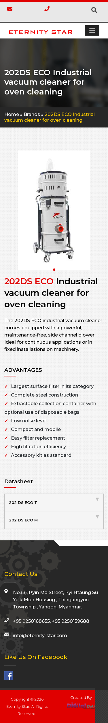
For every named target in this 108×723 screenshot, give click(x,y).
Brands (32, 114)
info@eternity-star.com (40, 635)
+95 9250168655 (31, 621)
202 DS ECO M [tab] (23, 520)
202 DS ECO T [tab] (23, 502)
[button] (54, 269)
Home (11, 114)
